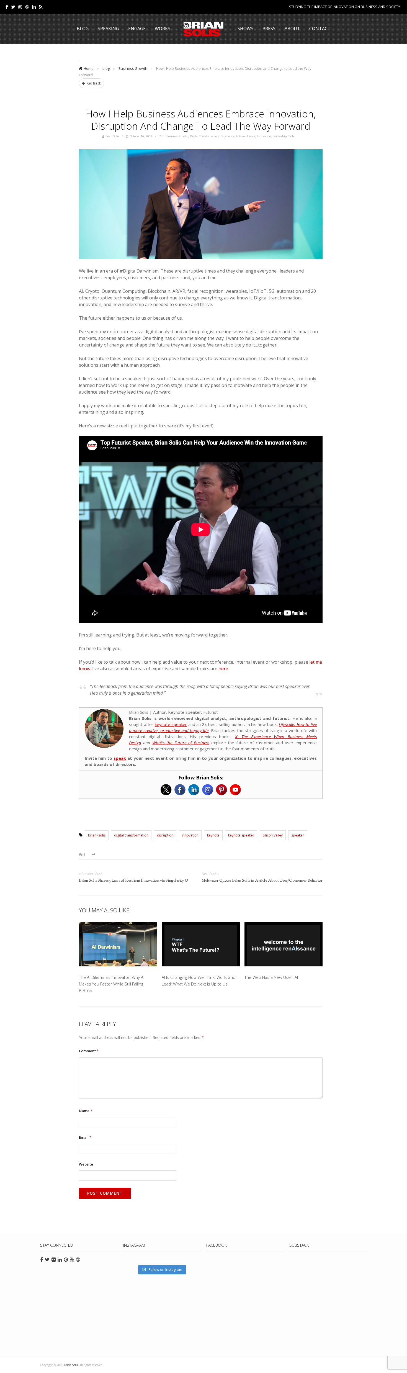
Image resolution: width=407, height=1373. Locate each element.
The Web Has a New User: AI (271, 977)
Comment (89, 1050)
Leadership (280, 136)
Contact (320, 28)
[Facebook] (7, 7)
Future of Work (245, 136)
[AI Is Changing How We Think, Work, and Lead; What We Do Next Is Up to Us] (200, 945)
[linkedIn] (34, 7)
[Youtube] (235, 789)
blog (106, 68)
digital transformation (131, 835)
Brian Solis (203, 29)
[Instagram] (207, 789)
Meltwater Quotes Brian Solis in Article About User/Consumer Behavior (262, 881)
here (223, 669)
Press (268, 28)
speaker (297, 835)
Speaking (108, 28)
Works (162, 28)
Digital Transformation (204, 136)
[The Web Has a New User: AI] (283, 945)
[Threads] (27, 7)
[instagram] (20, 7)
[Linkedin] (193, 789)
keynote (213, 835)
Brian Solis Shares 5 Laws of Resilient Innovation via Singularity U (133, 881)
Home (89, 68)
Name (85, 1110)
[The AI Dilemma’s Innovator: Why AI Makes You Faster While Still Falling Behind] (118, 945)
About (292, 28)
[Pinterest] (221, 789)
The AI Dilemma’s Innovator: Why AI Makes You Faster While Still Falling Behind (111, 983)
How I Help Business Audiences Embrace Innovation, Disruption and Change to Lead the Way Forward (201, 119)
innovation (190, 835)
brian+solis (96, 835)
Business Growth (133, 68)
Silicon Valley (273, 835)
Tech (291, 136)
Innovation (264, 136)
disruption (165, 835)
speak (120, 758)
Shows (245, 28)
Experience (227, 136)
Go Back (93, 83)
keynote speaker (171, 724)
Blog (83, 28)
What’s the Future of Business (180, 742)
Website (86, 1164)
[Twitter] (13, 7)
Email (85, 1137)
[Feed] (41, 7)
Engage (137, 28)
